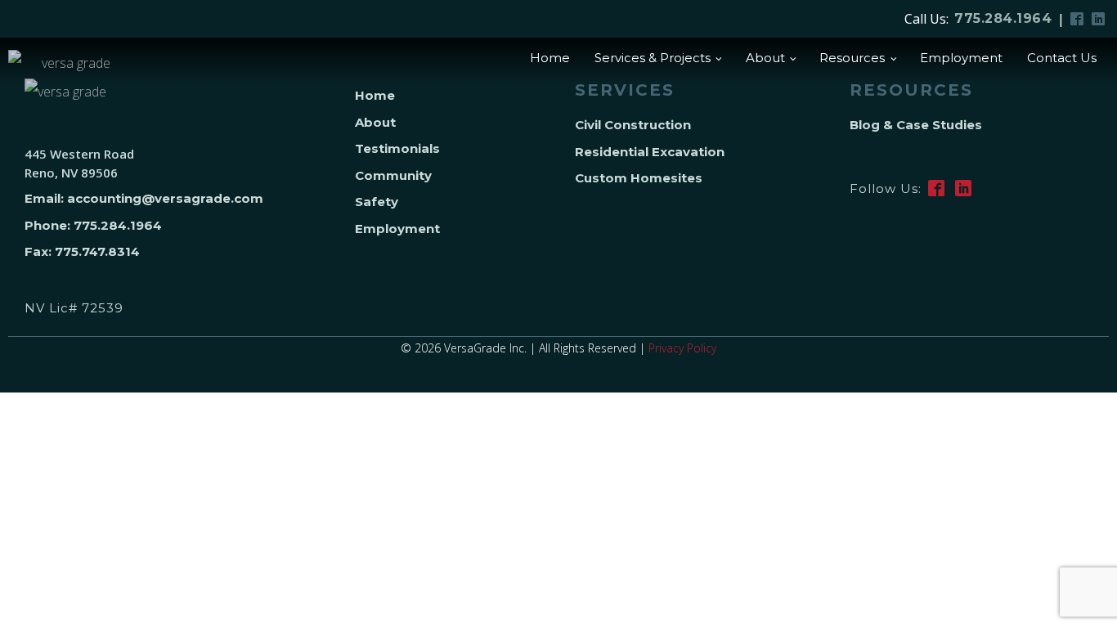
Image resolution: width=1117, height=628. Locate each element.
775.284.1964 (1003, 18)
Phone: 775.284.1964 (93, 225)
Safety (376, 201)
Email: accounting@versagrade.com (144, 198)
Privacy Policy (682, 348)
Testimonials (397, 148)
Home (550, 57)
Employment (961, 57)
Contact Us (1062, 57)
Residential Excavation (649, 151)
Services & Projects (652, 57)
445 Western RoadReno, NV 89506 (79, 163)
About (765, 57)
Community (393, 175)
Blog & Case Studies (916, 124)
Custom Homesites (638, 178)
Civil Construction (633, 124)
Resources (852, 57)
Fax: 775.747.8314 (82, 251)
